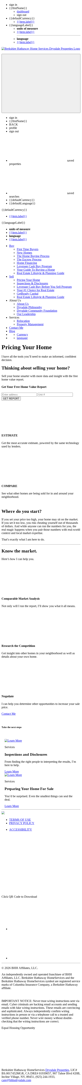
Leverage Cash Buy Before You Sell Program (44, 286)
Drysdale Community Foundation (37, 310)
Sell (11, 276)
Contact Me (16, 327)
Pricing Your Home (28, 280)
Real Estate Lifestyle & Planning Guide (40, 273)
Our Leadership (26, 314)
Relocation (23, 320)
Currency (22, 334)
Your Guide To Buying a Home (36, 269)
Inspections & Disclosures (32, 283)
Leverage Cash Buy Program (34, 266)
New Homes (24, 252)
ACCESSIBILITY (20, 829)
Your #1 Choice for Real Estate (35, 290)
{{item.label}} (26, 21)
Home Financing (27, 262)
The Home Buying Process (33, 256)
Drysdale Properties (57, 1070)
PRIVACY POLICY (21, 823)
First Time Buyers (27, 249)
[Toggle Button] (41, 83)
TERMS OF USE (20, 819)
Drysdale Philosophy (29, 307)
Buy (11, 245)
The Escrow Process (29, 259)
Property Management (30, 324)
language (22, 338)
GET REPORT (11, 398)
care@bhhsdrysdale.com (16, 1080)
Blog (12, 331)
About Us (23, 303)
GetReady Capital (27, 293)
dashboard (23, 11)
